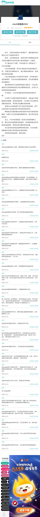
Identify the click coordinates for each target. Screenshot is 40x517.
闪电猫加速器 (6, 500)
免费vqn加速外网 (7, 497)
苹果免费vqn (6, 488)
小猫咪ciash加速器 (8, 478)
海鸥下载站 (5, 503)
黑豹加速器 (5, 509)
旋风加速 (5, 466)
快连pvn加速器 (7, 485)
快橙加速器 (5, 494)
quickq (4, 482)
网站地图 (5, 463)
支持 (31, 150)
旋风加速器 (5, 475)
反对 (35, 150)
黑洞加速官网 (6, 506)
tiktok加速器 (6, 469)
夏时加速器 (5, 491)
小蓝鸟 (4, 472)
